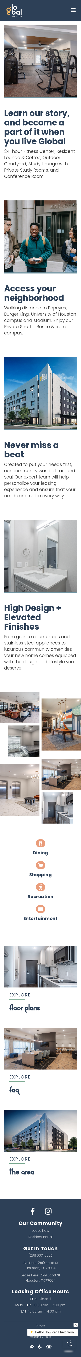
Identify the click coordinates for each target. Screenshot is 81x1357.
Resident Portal (40, 1236)
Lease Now (40, 1230)
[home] (25, 10)
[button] (73, 11)
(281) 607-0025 (40, 1255)
